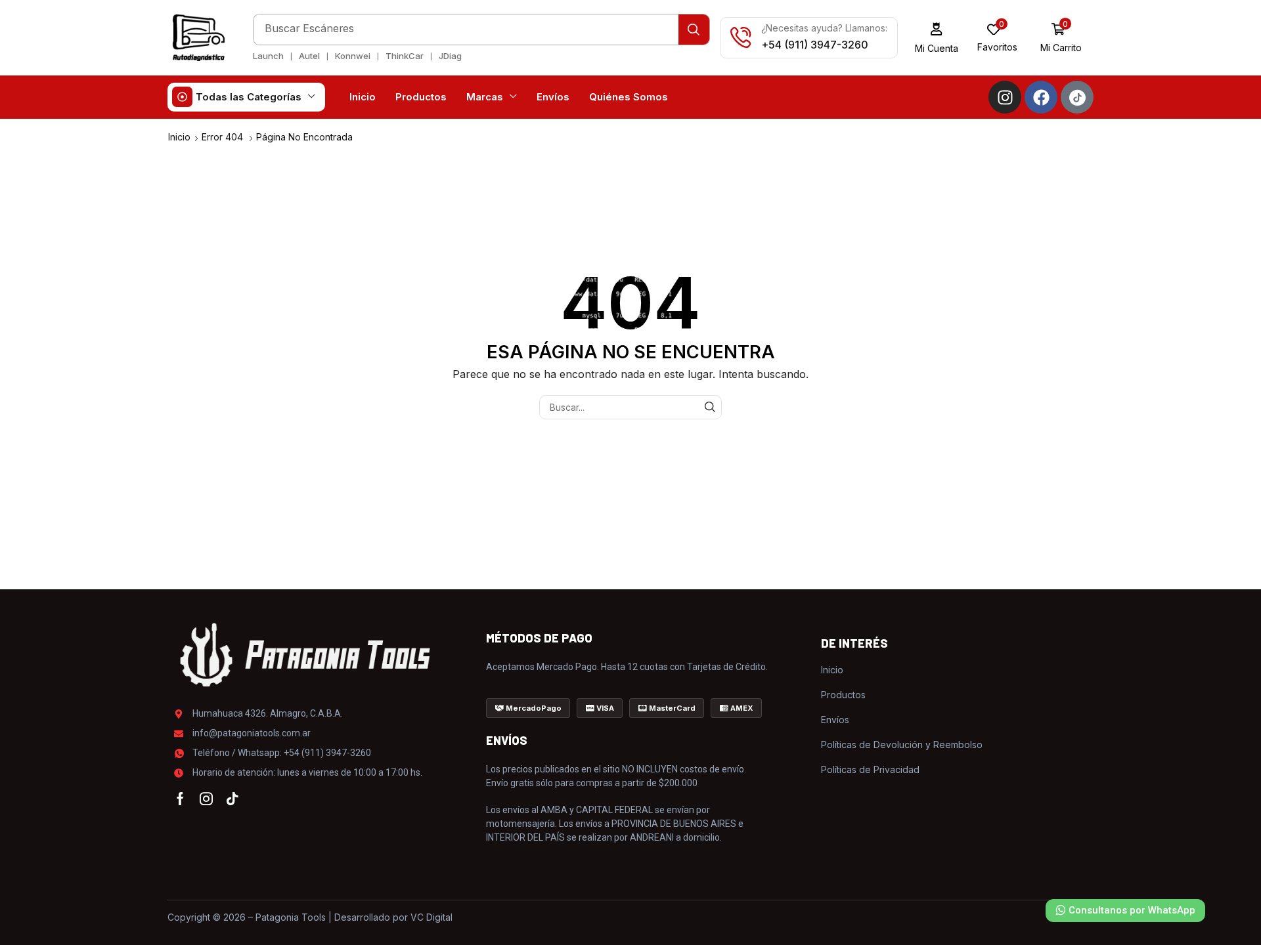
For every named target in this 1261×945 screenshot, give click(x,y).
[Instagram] (1004, 97)
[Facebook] (1041, 97)
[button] (937, 37)
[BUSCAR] (709, 407)
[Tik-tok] (232, 798)
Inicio (179, 136)
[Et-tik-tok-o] (1077, 97)
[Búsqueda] (693, 29)
